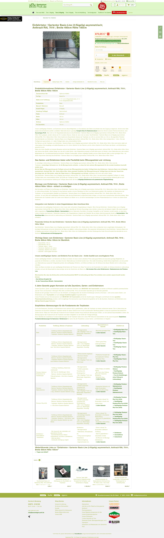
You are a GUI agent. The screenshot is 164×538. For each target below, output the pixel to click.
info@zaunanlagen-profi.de (36, 512)
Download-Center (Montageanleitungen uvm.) (94, 520)
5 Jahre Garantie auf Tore (89, 518)
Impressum (85, 522)
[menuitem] (78, 5)
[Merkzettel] (113, 5)
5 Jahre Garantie (100, 332)
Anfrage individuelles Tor (78, 81)
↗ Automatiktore (118, 435)
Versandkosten (78, 533)
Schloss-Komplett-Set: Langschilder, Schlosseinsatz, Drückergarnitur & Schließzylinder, (121, 480)
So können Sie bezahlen (61, 506)
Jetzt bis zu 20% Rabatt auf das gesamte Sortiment (93, 507)
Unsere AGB (58, 514)
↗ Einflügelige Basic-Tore (120, 329)
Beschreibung (37, 81)
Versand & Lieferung (60, 504)
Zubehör (67, 81)
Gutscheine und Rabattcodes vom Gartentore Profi (94, 525)
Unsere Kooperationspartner (89, 514)
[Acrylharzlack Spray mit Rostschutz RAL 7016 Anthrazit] (43, 473)
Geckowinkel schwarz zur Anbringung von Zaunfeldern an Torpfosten (62, 481)
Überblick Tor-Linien (92, 81)
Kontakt (57, 508)
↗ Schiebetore (117, 432)
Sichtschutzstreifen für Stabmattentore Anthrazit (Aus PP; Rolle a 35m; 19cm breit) (101, 481)
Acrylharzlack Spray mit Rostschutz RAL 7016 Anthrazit (43, 482)
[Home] (33, 12)
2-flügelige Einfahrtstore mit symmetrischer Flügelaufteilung (95, 179)
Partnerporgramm (87, 510)
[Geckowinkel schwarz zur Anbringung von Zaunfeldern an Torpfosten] (62, 472)
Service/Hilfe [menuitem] (131, 1)
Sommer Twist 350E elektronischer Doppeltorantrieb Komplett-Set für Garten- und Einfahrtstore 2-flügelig (81, 480)
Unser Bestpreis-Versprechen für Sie (92, 512)
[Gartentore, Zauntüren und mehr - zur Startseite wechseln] (37, 6)
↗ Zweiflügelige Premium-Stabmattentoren (117, 390)
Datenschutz (85, 504)
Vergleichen (100, 59)
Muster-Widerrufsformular (62, 512)
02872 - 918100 (121, 1)
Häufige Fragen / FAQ (57, 81)
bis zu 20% (124, 38)
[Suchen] (91, 5)
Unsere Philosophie (87, 516)
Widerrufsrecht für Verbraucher (63, 510)
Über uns (102, 81)
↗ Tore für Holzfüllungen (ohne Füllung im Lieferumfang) (120, 377)
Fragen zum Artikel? (42, 452)
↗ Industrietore (117, 437)
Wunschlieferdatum (123, 43)
